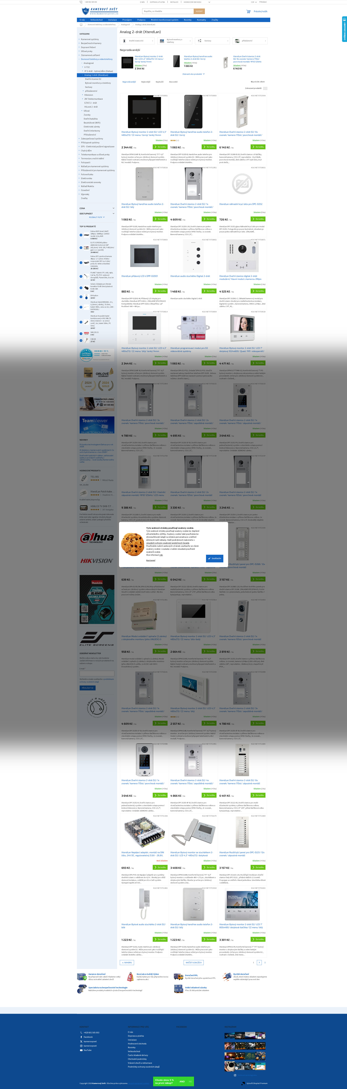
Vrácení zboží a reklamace (140, 1063)
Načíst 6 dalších (194, 962)
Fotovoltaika (87, 174)
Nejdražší (159, 82)
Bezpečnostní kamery (91, 43)
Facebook (88, 1037)
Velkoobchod (134, 1051)
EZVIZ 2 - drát (90, 102)
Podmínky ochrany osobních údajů (144, 1066)
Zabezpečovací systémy (92, 138)
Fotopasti (85, 162)
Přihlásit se (87, 688)
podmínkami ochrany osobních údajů (97, 680)
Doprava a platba (157, 2)
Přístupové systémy (90, 142)
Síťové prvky (86, 51)
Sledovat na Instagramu (247, 1075)
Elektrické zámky (92, 126)
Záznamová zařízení (90, 55)
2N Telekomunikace (93, 98)
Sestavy (88, 87)
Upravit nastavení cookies (138, 1083)
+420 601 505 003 (91, 1032)
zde (161, 555)
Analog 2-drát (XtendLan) (96, 75)
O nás (142, 2)
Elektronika (86, 178)
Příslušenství (90, 134)
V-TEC (87, 67)
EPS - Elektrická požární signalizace (97, 146)
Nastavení (150, 560)
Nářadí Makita (87, 186)
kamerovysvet (90, 1041)
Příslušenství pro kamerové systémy (98, 170)
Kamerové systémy (90, 39)
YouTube (87, 1050)
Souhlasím (216, 558)
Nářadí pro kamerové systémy (95, 166)
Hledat (199, 11)
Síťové (87, 110)
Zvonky (87, 114)
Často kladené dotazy (138, 1055)
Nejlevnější (145, 82)
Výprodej (85, 194)
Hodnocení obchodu (192, 2)
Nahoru (128, 962)
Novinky (131, 1047)
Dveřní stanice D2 (93, 79)
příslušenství (91, 91)
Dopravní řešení (88, 47)
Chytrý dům (86, 150)
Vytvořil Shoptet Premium (257, 1083)
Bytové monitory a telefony (98, 83)
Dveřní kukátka (91, 118)
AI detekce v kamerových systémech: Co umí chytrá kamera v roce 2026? (97, 451)
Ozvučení (85, 190)
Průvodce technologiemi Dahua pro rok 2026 (96, 445)
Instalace (174, 2)
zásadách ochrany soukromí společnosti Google (167, 543)
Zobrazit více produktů (192, 74)
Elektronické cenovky (91, 182)
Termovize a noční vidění (92, 158)
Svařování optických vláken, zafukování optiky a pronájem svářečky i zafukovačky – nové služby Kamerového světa (97, 458)
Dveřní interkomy (92, 130)
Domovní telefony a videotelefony (96, 59)
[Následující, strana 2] (259, 962)
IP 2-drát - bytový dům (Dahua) (98, 71)
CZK (253, 2)
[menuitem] (82, 20)
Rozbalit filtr (95, 217)
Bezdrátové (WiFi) (92, 122)
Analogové (89, 63)
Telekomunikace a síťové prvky (95, 154)
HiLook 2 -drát (91, 106)
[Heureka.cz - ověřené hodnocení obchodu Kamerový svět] (97, 355)
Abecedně (173, 82)
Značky (84, 198)
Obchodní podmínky (137, 1059)
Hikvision (88, 94)
